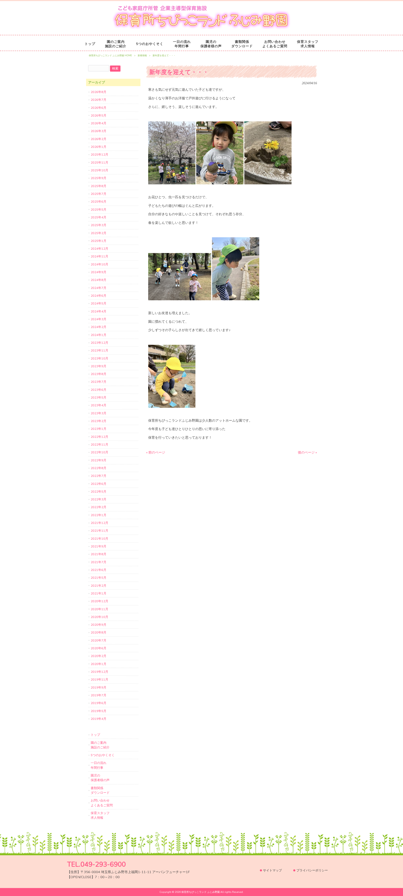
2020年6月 (98, 648)
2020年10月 (99, 617)
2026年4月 (98, 123)
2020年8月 (98, 632)
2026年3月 (98, 131)
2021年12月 (99, 523)
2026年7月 (98, 100)
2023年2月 (98, 421)
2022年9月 (98, 460)
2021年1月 (98, 593)
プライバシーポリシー (312, 870)
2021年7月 (98, 562)
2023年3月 (98, 413)
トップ (95, 735)
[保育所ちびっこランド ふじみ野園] (201, 28)
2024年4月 (98, 311)
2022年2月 (98, 507)
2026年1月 (98, 147)
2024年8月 (98, 280)
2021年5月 (98, 578)
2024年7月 (98, 288)
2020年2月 (98, 656)
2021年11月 (99, 531)
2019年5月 (98, 711)
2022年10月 (99, 452)
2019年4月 (98, 719)
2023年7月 (98, 382)
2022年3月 (98, 499)
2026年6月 (98, 108)
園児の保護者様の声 (100, 777)
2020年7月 (98, 640)
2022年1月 (98, 515)
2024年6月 (98, 296)
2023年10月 (99, 358)
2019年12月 (99, 672)
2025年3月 (98, 225)
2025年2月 (98, 233)
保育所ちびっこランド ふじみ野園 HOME (110, 55)
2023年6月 (98, 390)
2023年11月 (99, 350)
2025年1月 (98, 241)
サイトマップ (272, 870)
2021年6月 (98, 570)
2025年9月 (98, 178)
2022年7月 (98, 476)
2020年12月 (99, 601)
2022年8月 (98, 468)
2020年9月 (98, 625)
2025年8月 (98, 186)
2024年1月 (98, 335)
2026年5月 (98, 115)
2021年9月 (98, 546)
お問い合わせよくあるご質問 (102, 802)
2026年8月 (98, 92)
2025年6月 (98, 201)
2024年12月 (99, 249)
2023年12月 (99, 343)
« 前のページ (155, 452)
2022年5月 (98, 491)
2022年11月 (99, 444)
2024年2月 (98, 327)
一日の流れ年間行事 (98, 765)
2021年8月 (98, 554)
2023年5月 (98, 397)
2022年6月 (98, 484)
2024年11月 (99, 256)
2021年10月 (99, 539)
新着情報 (142, 55)
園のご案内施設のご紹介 (100, 745)
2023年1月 (98, 429)
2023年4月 (98, 405)
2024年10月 (99, 264)
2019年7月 (98, 695)
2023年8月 (98, 374)
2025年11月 (99, 162)
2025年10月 (99, 170)
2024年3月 (98, 319)
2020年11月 (99, 609)
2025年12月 (99, 154)
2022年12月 (99, 437)
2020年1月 (98, 664)
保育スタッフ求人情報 (100, 815)
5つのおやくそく (103, 755)
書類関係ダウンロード (100, 790)
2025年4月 (98, 217)
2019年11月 (99, 679)
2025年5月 (98, 209)
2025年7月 (98, 194)
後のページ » (307, 452)
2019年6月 (98, 703)
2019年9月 (98, 687)
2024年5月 (98, 303)
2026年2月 (98, 139)
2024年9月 (98, 272)
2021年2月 (98, 586)
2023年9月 (98, 366)
